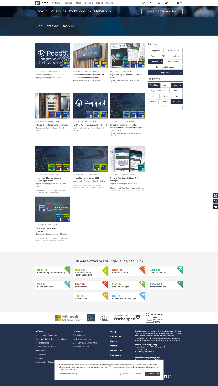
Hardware (176, 56)
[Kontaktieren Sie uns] (215, 206)
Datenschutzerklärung (68, 374)
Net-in (58, 234)
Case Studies (173, 51)
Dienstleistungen (79, 335)
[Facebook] (165, 376)
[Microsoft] (68, 318)
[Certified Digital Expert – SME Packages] (154, 318)
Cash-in (98, 80)
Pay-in (165, 96)
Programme (50, 78)
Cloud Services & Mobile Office (85, 343)
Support (114, 341)
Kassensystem (41, 358)
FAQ (163, 56)
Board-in (131, 80)
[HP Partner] (91, 318)
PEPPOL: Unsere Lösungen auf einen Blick (90, 125)
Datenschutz (116, 350)
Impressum (115, 355)
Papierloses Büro (42, 343)
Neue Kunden (173, 62)
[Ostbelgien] (127, 318)
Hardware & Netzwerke (82, 339)
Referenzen (115, 336)
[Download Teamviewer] (215, 195)
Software (39, 331)
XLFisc (165, 107)
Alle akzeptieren (152, 374)
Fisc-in (176, 91)
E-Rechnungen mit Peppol (45, 347)
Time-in (165, 102)
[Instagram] (169, 376)
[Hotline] (215, 201)
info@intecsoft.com (147, 352)
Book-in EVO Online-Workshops (162, 11)
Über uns (114, 346)
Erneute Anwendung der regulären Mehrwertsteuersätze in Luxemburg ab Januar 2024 (126, 127)
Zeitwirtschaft (40, 354)
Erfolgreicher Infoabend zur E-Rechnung (51, 125)
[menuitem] (57, 3)
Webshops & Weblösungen (46, 362)
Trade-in (58, 78)
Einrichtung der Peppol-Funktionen (49, 75)
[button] (179, 3)
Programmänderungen (165, 67)
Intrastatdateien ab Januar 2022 (86, 178)
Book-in (133, 133)
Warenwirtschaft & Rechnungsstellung (50, 339)
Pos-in (93, 80)
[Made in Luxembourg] (104, 318)
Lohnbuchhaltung (42, 350)
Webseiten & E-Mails (81, 347)
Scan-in (137, 80)
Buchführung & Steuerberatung (47, 335)
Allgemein (156, 51)
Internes (87, 80)
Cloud (153, 56)
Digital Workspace (158, 91)
